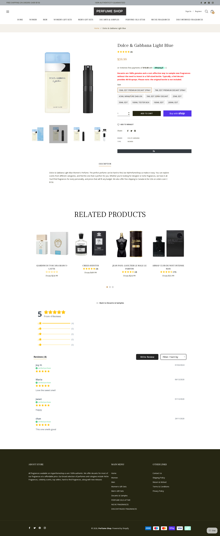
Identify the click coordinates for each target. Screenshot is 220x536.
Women (114, 477)
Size (119, 84)
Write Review (147, 356)
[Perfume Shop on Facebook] (201, 2)
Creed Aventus (90, 265)
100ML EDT (159, 102)
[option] (51, 255)
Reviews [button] (40, 356)
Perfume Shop (104, 528)
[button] (90, 269)
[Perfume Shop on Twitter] (205, 2)
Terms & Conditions (161, 486)
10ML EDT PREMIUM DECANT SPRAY (134, 90)
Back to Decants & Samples (111, 303)
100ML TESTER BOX (140, 102)
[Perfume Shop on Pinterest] (209, 2)
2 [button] (110, 287)
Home (96, 28)
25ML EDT (177, 96)
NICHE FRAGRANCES (120, 504)
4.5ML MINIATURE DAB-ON (130, 96)
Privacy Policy (158, 491)
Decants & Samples (119, 495)
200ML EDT (173, 102)
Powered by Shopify (120, 528)
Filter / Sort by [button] (170, 357)
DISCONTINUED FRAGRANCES (124, 509)
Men (113, 482)
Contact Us (157, 473)
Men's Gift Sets (117, 491)
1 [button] (107, 287)
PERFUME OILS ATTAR (120, 500)
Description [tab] (105, 164)
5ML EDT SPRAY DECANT (157, 96)
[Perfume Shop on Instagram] (213, 2)
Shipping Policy (159, 477)
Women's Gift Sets (119, 486)
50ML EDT (123, 102)
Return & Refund (159, 482)
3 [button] (112, 287)
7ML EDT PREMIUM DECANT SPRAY (170, 90)
